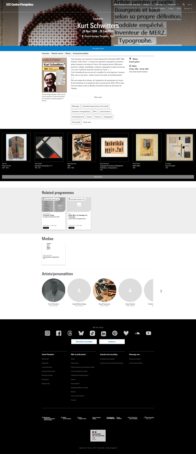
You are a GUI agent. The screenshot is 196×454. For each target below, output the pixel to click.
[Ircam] (67, 420)
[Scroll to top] (191, 449)
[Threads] (70, 334)
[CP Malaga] (98, 420)
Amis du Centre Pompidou (136, 363)
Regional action (46, 383)
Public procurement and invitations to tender (82, 367)
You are (187, 8)
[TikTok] (92, 334)
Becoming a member (47, 375)
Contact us (112, 342)
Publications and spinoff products (79, 375)
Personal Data (101, 448)
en (189, 4)
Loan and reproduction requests (79, 371)
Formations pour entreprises (107, 359)
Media (67, 53)
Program (147, 4)
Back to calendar (148, 44)
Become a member (159, 8)
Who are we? (45, 359)
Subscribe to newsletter (84, 342)
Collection (159, 4)
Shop (179, 8)
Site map (89, 448)
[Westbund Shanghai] (134, 420)
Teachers (73, 379)
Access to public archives (77, 396)
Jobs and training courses (48, 371)
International (45, 379)
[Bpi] (50, 420)
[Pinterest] (114, 334)
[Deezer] (126, 334)
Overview (45, 53)
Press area (73, 400)
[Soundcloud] (137, 334)
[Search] (184, 5)
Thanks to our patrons (134, 359)
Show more (98, 177)
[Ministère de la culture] (98, 436)
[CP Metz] (83, 420)
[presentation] (160, 291)
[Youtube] (148, 334)
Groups (73, 359)
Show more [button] (98, 97)
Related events (57, 53)
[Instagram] (47, 334)
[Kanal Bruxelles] (116, 420)
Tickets (171, 8)
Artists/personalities (80, 53)
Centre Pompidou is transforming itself (128, 4)
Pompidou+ (172, 4)
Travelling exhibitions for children (79, 387)
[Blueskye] (81, 334)
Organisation (45, 363)
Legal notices (82, 448)
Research (73, 392)
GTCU (94, 448)
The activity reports (47, 367)
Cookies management (111, 448)
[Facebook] (58, 334)
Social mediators (75, 383)
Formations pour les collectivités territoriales (111, 363)
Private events (74, 363)
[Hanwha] (149, 420)
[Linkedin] (103, 334)
